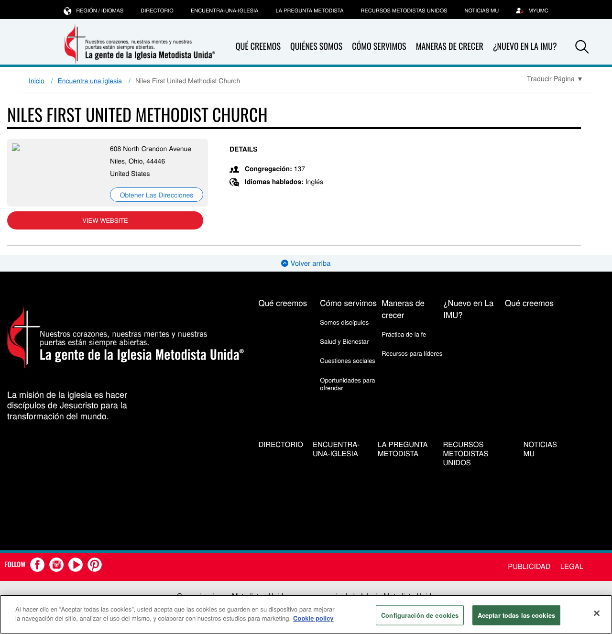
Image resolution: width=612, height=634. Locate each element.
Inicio (36, 80)
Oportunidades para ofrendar (347, 383)
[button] (582, 47)
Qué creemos (258, 46)
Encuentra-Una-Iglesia (225, 10)
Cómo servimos (379, 46)
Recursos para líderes (412, 353)
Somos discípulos (344, 322)
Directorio (157, 10)
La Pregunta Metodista (309, 10)
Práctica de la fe (404, 334)
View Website (105, 220)
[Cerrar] (596, 612)
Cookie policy (313, 618)
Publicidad (529, 566)
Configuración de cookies (420, 615)
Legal (571, 566)
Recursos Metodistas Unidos (404, 10)
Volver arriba (309, 263)
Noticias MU (482, 10)
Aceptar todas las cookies (516, 615)
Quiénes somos (316, 46)
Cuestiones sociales (347, 360)
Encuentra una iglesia (90, 80)
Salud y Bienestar (344, 341)
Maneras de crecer (449, 46)
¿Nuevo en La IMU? (525, 46)
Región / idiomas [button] (99, 10)
